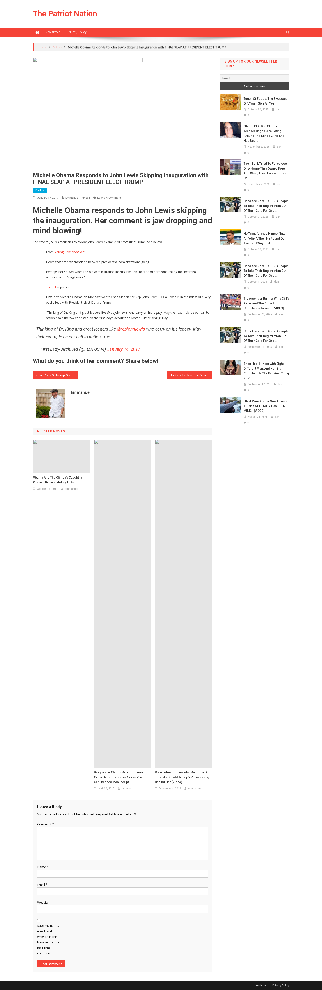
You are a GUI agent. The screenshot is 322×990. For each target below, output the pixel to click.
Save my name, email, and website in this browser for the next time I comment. (48, 939)
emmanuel (72, 197)
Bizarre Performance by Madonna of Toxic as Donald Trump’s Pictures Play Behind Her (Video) (182, 777)
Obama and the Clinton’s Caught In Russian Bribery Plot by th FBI (57, 480)
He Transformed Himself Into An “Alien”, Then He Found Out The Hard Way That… (265, 238)
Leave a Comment (109, 197)
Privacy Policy (77, 32)
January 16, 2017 (123, 349)
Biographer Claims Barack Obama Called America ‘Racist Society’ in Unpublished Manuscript (118, 777)
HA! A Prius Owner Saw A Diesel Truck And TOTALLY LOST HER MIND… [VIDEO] (266, 406)
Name (43, 867)
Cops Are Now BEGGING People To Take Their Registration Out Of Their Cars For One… (266, 205)
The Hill (51, 287)
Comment (45, 824)
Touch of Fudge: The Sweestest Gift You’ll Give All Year (266, 101)
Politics (39, 190)
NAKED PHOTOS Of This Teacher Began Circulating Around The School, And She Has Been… (264, 133)
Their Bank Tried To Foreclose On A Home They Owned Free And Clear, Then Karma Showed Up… (266, 171)
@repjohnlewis (131, 329)
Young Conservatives (69, 252)
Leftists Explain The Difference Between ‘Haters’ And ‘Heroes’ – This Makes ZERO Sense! (191, 375)
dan (278, 109)
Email (42, 885)
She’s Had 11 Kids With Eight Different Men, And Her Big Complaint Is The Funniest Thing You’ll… (266, 371)
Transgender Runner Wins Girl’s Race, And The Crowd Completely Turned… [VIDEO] (266, 303)
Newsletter (52, 32)
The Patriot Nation (65, 13)
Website (43, 902)
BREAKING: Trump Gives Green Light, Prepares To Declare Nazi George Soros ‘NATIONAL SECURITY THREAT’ (58, 375)
